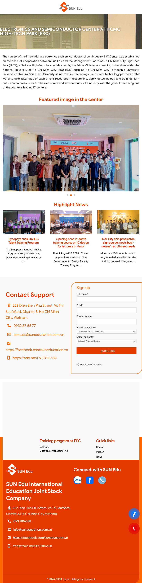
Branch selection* (86, 327)
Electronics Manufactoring (54, 450)
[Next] (135, 151)
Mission (100, 451)
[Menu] (5, 7)
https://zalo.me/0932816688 (34, 358)
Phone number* (85, 316)
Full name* (82, 294)
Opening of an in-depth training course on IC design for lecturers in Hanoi (71, 242)
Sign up (83, 287)
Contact (100, 447)
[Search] (138, 6)
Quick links (105, 441)
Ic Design (45, 447)
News (99, 456)
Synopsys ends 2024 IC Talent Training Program (23, 241)
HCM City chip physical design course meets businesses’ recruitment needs (118, 242)
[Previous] (7, 151)
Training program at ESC (60, 441)
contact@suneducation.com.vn (38, 334)
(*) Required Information (89, 364)
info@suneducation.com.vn (32, 529)
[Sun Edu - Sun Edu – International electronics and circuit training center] (71, 7)
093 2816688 (22, 521)
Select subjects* (85, 336)
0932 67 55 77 (24, 325)
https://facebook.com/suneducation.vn (37, 349)
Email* (80, 305)
